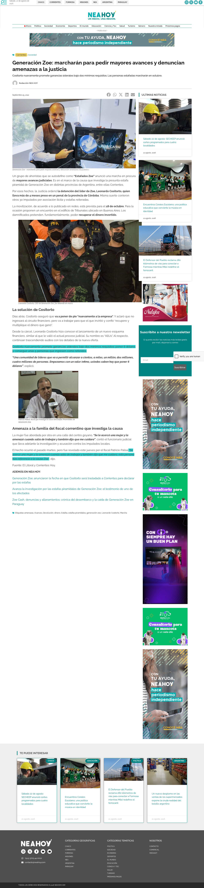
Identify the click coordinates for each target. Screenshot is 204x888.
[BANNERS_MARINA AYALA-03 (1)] (165, 509)
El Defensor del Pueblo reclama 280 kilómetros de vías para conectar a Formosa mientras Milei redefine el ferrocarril (123, 796)
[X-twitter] (191, 2)
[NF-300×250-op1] (165, 320)
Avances (38, 513)
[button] (109, 94)
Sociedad (32, 55)
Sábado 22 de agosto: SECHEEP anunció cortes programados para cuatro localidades (164, 142)
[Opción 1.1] (102, 45)
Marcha (123, 513)
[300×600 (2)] (165, 468)
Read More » (27, 808)
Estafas (64, 513)
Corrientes (21, 55)
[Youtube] (196, 2)
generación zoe (94, 513)
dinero (57, 513)
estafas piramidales (77, 513)
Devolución (48, 513)
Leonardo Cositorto (110, 513)
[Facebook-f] (200, 2)
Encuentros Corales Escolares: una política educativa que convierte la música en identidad (165, 208)
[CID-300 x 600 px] (165, 603)
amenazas (28, 513)
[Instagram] (187, 2)
